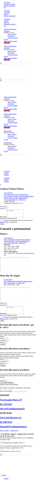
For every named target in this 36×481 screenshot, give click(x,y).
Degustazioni (8, 131)
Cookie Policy (14, 430)
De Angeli (11, 36)
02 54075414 (6, 422)
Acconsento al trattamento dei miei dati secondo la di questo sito (16, 221)
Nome (2, 206)
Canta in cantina (12, 38)
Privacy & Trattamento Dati (8, 218)
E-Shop (6, 173)
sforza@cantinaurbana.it (12, 408)
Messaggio (3, 217)
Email (2, 208)
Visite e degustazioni (10, 29)
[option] (20, 478)
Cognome (3, 340)
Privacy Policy (4, 222)
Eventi (6, 39)
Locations (7, 31)
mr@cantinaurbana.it (6, 389)
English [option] (6, 478)
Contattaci (7, 43)
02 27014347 (6, 404)
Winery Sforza (12, 34)
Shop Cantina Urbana (10, 41)
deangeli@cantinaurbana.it (13, 426)
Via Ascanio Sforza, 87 (11, 400)
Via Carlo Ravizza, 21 (11, 417)
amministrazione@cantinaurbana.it (21, 439)
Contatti (6, 175)
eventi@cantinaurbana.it (19, 391)
